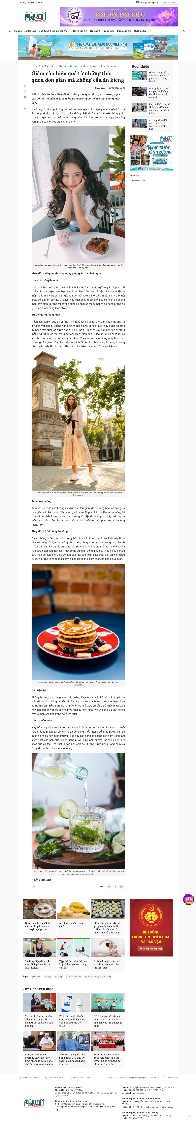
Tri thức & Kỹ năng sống (102, 30)
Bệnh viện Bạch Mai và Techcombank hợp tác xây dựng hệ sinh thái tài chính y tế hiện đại (107, 1059)
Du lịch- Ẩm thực (97, 66)
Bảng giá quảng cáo (148, 2)
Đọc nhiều (140, 66)
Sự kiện (18, 30)
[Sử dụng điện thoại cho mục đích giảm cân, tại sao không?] (39, 947)
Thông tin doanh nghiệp (116, 1078)
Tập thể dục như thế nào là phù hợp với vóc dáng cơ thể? (73, 964)
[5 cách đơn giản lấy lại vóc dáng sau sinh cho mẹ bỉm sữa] (108, 947)
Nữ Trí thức (30, 30)
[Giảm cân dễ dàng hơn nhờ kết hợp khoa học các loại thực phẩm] (39, 909)
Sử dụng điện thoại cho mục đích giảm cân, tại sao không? (38, 964)
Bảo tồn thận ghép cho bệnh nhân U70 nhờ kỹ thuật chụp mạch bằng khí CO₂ (72, 1059)
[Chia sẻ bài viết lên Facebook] (25, 91)
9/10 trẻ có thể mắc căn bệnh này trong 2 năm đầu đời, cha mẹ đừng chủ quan (108, 1021)
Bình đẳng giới (124, 30)
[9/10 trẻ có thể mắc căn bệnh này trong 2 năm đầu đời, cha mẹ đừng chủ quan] (108, 1002)
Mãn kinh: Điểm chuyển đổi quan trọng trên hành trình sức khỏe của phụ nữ (39, 1021)
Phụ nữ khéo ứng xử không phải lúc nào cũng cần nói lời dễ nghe (159, 108)
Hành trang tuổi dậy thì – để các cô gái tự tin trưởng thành (159, 76)
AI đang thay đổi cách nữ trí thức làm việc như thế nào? (158, 124)
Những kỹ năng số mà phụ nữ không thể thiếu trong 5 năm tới (158, 92)
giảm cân (36, 976)
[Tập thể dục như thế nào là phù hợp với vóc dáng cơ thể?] (73, 947)
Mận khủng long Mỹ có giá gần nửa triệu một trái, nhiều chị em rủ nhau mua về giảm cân (107, 927)
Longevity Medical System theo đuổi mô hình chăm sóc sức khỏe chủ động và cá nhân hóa (39, 1059)
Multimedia (140, 30)
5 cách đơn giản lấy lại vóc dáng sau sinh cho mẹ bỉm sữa (106, 964)
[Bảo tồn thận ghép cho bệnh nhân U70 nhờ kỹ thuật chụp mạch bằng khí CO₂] (73, 1041)
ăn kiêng (58, 976)
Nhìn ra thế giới (79, 30)
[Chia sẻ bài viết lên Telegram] (25, 97)
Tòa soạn (157, 1078)
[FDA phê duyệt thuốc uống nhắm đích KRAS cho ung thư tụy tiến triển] (73, 1002)
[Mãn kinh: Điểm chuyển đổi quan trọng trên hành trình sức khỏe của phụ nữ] (39, 1002)
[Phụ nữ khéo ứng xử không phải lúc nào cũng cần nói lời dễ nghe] (139, 107)
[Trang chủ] (10, 31)
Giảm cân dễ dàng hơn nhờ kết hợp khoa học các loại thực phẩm (37, 926)
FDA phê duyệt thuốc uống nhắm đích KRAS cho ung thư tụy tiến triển (72, 1021)
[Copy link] (25, 85)
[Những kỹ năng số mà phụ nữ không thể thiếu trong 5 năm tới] (139, 91)
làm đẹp (47, 976)
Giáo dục (63, 66)
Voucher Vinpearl (139, 181)
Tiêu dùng (111, 66)
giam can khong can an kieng (98, 976)
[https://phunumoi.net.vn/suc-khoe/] (25, 108)
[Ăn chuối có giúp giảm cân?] (73, 909)
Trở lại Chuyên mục (34, 886)
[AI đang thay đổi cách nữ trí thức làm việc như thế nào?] (139, 123)
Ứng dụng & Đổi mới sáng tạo (54, 30)
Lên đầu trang (172, 1078)
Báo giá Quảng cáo (138, 1078)
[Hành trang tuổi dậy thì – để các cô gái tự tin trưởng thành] (139, 75)
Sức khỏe (73, 66)
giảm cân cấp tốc (73, 976)
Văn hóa (84, 66)
